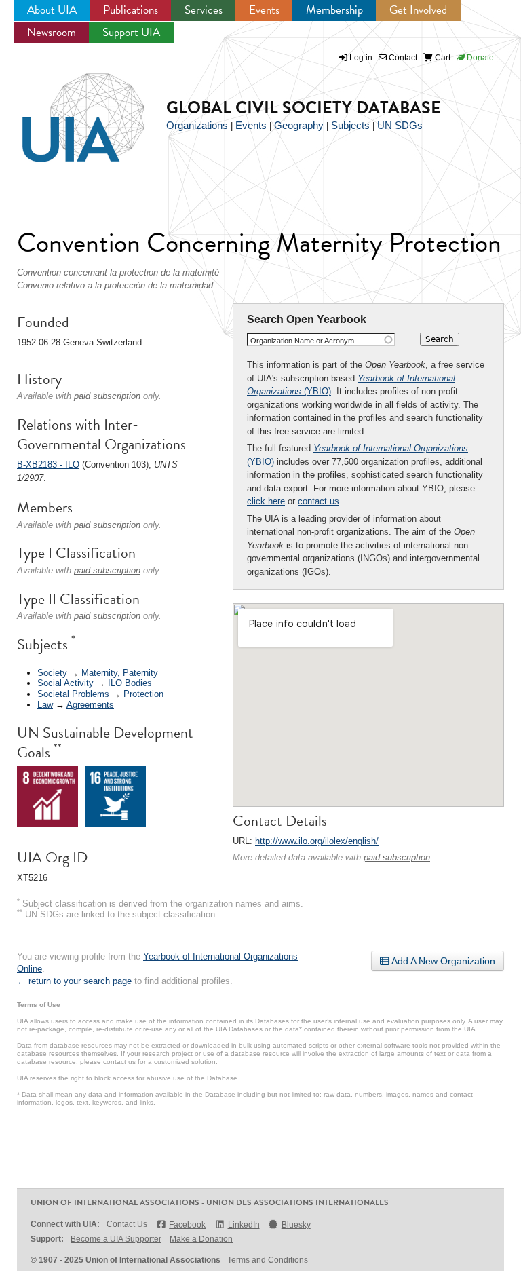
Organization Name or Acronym (302, 341)
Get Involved (418, 9)
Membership (334, 9)
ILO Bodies (130, 683)
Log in (360, 57)
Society (52, 673)
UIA (68, 110)
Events (264, 9)
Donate (479, 57)
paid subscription (397, 857)
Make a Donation (201, 1239)
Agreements (90, 705)
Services (204, 9)
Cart (441, 57)
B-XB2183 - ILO (48, 464)
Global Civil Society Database (303, 107)
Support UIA (131, 32)
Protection (143, 694)
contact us (318, 501)
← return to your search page (74, 981)
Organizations (197, 125)
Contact (402, 57)
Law (45, 705)
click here (266, 501)
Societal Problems (73, 694)
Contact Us (127, 1224)
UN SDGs (400, 125)
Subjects (350, 125)
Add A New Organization (442, 960)
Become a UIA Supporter (116, 1239)
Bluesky (296, 1225)
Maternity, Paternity (119, 673)
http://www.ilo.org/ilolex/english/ (317, 841)
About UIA (52, 9)
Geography (299, 125)
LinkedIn (243, 1225)
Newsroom (51, 32)
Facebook (187, 1225)
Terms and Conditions (267, 1260)
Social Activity (65, 683)
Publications (130, 9)
